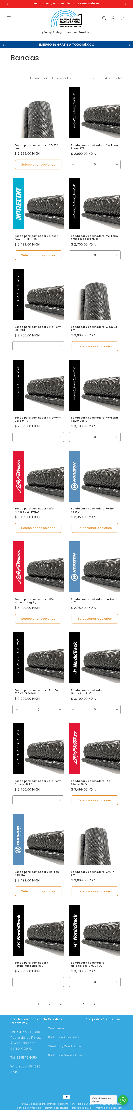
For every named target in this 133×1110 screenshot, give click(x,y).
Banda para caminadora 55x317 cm (92, 873)
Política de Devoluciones (65, 1055)
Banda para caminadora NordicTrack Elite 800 (31, 964)
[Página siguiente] (94, 1004)
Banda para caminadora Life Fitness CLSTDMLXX (34, 510)
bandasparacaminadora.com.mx (49, 1104)
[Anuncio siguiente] (126, 4)
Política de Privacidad (63, 1037)
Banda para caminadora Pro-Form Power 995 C (94, 419)
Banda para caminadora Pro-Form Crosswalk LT (38, 783)
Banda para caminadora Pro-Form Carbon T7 (38, 419)
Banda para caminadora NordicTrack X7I (88, 692)
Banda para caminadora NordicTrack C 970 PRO (88, 964)
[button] (8, 18)
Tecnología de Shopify (81, 1104)
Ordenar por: (39, 78)
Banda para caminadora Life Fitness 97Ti (90, 783)
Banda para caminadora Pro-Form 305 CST (38, 329)
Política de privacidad (28, 1108)
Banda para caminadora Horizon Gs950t (93, 510)
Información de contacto (109, 1108)
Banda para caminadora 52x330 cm (37, 147)
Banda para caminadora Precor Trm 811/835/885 (36, 238)
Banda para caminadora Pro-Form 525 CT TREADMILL (38, 692)
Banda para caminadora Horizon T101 (93, 601)
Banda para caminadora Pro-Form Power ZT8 (94, 147)
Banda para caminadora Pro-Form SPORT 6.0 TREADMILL (94, 238)
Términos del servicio (56, 1108)
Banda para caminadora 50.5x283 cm (94, 328)
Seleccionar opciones (38, 164)
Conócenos (56, 1028)
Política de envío (81, 1108)
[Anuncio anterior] (7, 4)
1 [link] (38, 1004)
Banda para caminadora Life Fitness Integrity (34, 601)
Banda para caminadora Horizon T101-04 (37, 874)
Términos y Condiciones (65, 1046)
